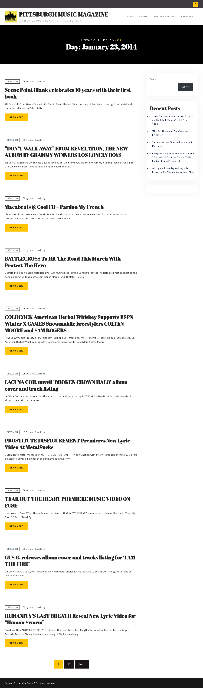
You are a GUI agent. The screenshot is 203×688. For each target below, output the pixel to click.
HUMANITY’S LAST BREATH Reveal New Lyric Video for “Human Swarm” (70, 619)
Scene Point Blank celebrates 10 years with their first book (68, 93)
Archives (187, 16)
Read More (16, 117)
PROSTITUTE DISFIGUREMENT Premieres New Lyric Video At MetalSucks (67, 443)
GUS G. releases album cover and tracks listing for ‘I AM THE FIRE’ (70, 560)
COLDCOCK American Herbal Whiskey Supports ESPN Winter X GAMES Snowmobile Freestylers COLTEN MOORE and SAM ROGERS (69, 323)
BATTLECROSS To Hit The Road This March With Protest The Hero (63, 262)
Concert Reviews (164, 16)
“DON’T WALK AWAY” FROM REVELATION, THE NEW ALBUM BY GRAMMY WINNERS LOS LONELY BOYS (66, 151)
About (143, 16)
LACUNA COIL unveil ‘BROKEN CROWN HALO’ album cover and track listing (66, 385)
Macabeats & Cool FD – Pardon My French (54, 206)
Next (82, 664)
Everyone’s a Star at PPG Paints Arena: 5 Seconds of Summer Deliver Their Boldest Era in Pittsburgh (173, 157)
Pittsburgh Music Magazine (63, 14)
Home (130, 16)
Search (153, 79)
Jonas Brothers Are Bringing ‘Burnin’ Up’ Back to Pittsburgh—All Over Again (172, 120)
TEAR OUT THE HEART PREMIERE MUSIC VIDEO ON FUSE (67, 502)
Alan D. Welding (37, 81)
